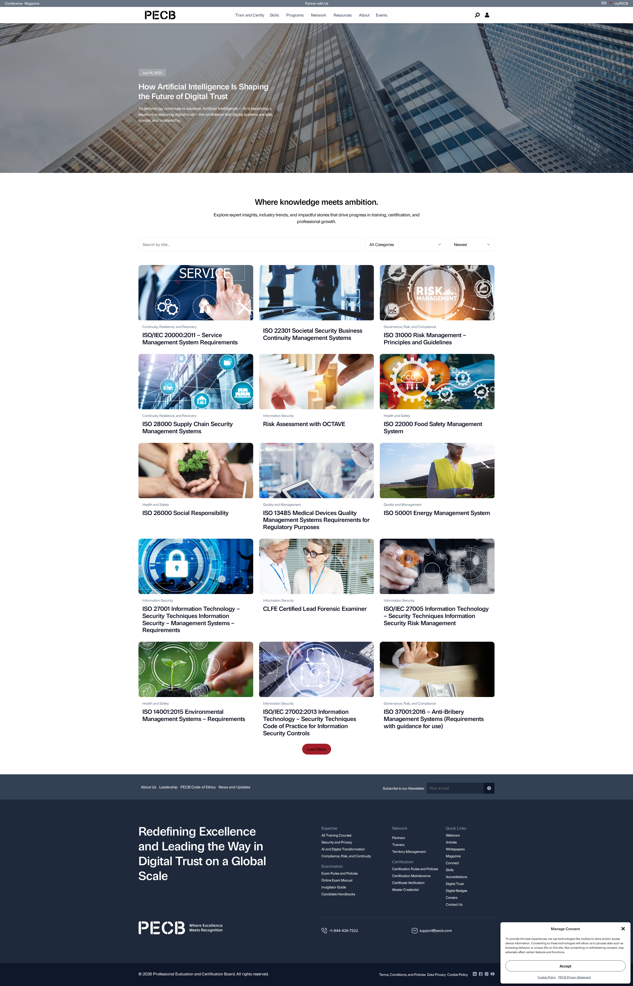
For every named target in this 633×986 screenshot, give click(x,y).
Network (318, 15)
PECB (621, 3)
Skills (274, 15)
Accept (565, 966)
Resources (343, 15)
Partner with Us (316, 3)
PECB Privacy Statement (574, 977)
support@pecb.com (436, 930)
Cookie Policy (547, 977)
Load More (316, 749)
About (364, 15)
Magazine (31, 3)
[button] (623, 928)
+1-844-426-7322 (343, 930)
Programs (295, 15)
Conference (14, 3)
